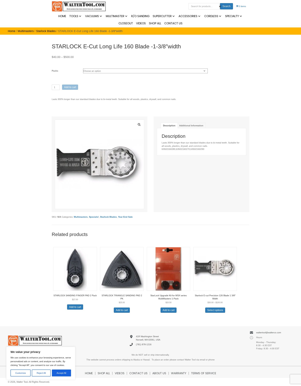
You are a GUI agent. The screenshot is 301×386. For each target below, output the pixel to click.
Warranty (178, 373)
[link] (62, 16)
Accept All (61, 373)
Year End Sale (125, 217)
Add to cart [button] (75, 307)
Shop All (104, 373)
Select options (215, 310)
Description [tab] (169, 125)
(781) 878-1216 (143, 344)
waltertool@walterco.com (268, 332)
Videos (119, 373)
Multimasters (26, 31)
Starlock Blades (46, 31)
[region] (40, 363)
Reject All (41, 373)
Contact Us (138, 373)
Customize (20, 373)
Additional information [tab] (191, 125)
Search (226, 6)
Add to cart (70, 87)
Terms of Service (203, 373)
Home (11, 31)
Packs (55, 71)
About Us (159, 373)
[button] (139, 124)
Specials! (94, 217)
